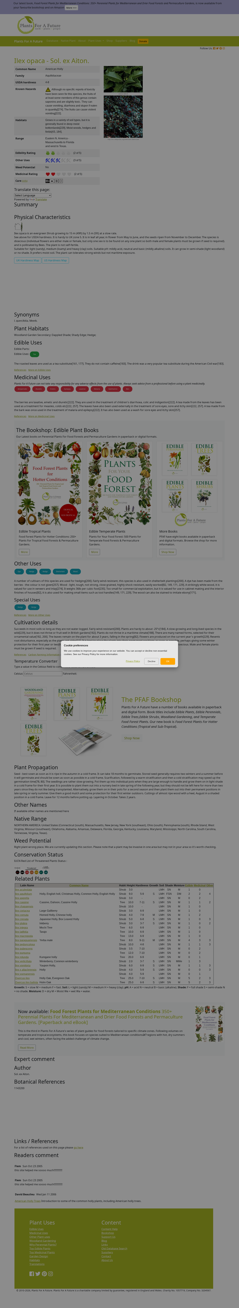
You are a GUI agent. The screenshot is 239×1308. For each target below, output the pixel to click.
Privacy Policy (133, 661)
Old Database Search (114, 1248)
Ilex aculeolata (23, 889)
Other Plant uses (39, 1237)
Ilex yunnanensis (25, 974)
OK (167, 661)
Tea (34, 354)
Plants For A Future (28, 41)
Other (209, 885)
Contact (106, 1256)
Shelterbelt (60, 571)
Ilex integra (21, 927)
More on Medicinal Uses (41, 416)
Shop (109, 40)
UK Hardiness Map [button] (27, 260)
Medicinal (200, 885)
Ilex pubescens (24, 948)
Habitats (34, 1260)
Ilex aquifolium (23, 893)
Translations (37, 1264)
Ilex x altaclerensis (25, 969)
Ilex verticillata (23, 961)
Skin (127, 389)
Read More (27, 1047)
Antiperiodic (22, 389)
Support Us (108, 1237)
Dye (19, 571)
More (24, 552)
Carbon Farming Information (44, 654)
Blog (132, 40)
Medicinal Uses (38, 1233)
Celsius (18, 673)
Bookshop (107, 1233)
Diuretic (39, 389)
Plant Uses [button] (95, 40)
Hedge (31, 571)
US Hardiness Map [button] (55, 260)
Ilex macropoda (24, 936)
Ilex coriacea (22, 910)
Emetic (53, 389)
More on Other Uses (39, 615)
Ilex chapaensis (24, 906)
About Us (107, 1260)
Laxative (82, 389)
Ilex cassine (22, 902)
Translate (41, 199)
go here (78, 1147)
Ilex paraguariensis (26, 940)
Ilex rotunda (22, 957)
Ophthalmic (113, 389)
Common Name (79, 885)
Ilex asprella (22, 898)
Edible (189, 885)
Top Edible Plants (39, 1248)
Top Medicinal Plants (42, 1252)
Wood (75, 571)
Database (52, 40)
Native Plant (68, 40)
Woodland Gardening (42, 1241)
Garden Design (38, 1256)
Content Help (109, 1229)
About (82, 40)
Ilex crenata (21, 919)
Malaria (97, 389)
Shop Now (167, 552)
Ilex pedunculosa (25, 944)
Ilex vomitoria (22, 965)
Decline (151, 661)
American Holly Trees (28, 1201)
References (20, 369)
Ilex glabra (21, 923)
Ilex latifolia (21, 931)
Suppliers (121, 40)
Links (104, 1244)
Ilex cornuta (21, 915)
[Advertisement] (209, 121)
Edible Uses (36, 1229)
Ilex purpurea (22, 952)
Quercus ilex (22, 978)
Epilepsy (67, 389)
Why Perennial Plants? (43, 1244)
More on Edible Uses (39, 369)
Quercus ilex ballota (26, 982)
